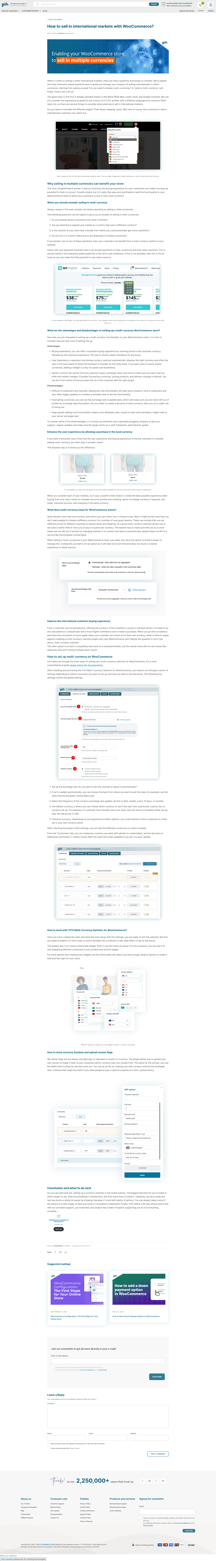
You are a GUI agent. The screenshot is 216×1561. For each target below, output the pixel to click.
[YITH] (5, 4)
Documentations (56, 1514)
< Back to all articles (54, 19)
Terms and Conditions (87, 1370)
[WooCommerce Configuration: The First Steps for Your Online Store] (77, 1289)
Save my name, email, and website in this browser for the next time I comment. (78, 1444)
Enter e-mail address (59, 1356)
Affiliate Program (27, 1518)
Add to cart (58, 1229)
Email (91, 1433)
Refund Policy (55, 1507)
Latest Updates (115, 1511)
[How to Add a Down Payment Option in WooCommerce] (138, 1289)
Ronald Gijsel (58, 1246)
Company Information (29, 1507)
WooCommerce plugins (118, 1504)
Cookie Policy (85, 1507)
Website (133, 1433)
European (46, 1544)
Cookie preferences (87, 1511)
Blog (45, 11)
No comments (69, 33)
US (53, 1544)
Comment (51, 1403)
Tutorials (61, 33)
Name (49, 1433)
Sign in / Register (186, 11)
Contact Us (54, 1518)
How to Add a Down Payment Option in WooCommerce (136, 1316)
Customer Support (57, 1504)
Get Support (54, 1511)
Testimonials (25, 1514)
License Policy (85, 1518)
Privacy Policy (103, 1370)
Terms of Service (86, 1521)
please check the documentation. (86, 665)
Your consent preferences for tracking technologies (23, 1559)
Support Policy (85, 1514)
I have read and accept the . (65, 1448)
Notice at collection (8, 1556)
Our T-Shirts (25, 1504)
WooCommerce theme (118, 1507)
